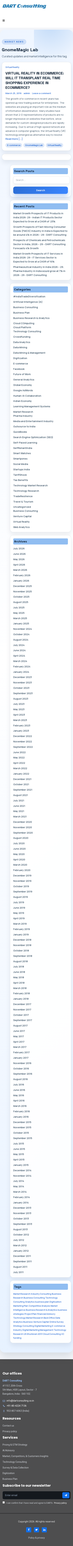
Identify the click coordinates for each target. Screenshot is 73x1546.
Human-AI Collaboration (27, 395)
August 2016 (20, 1079)
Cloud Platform (22, 327)
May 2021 (18, 811)
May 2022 (19, 757)
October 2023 (21, 687)
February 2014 (21, 1197)
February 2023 (21, 725)
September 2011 (22, 1261)
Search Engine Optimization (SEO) (33, 437)
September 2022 (23, 746)
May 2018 (18, 977)
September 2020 (23, 832)
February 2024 (21, 666)
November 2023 (22, 682)
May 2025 (18, 612)
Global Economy (22, 385)
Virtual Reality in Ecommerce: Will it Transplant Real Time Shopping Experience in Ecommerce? (34, 80)
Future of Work (22, 374)
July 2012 (18, 1240)
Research (18, 1334)
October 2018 (21, 950)
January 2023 (21, 730)
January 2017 (21, 1057)
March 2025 (20, 618)
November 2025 (22, 591)
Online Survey (56, 1321)
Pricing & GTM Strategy (15, 1444)
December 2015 (22, 1122)
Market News (14, 41)
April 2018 (18, 982)
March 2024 (20, 661)
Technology (60, 1330)
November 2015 (22, 1127)
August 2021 (20, 795)
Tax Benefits (20, 480)
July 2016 (18, 1084)
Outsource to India (24, 426)
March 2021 (20, 816)
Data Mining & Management (29, 352)
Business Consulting (25, 307)
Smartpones (20, 458)
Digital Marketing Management (37, 1330)
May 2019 (18, 913)
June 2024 (19, 650)
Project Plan (30, 1314)
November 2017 (22, 1009)
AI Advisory (9, 1450)
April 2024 (19, 655)
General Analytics (23, 379)
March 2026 (20, 569)
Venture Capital (22, 516)
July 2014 (18, 1181)
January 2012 (21, 1250)
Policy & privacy (36, 1537)
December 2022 (22, 736)
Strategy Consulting (23, 1325)
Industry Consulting (41, 1293)
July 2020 (19, 843)
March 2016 (20, 1106)
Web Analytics (21, 527)
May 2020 (19, 854)
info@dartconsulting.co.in (20, 1400)
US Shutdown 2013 (33, 1334)
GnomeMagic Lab (34, 145)
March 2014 (20, 1191)
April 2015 (18, 1159)
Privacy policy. (60, 1503)
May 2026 (19, 559)
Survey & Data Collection (16, 1467)
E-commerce (13, 145)
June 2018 (19, 972)
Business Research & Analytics (31, 318)
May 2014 (18, 1186)
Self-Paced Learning (25, 442)
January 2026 (21, 580)
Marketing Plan (20, 1305)
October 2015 (21, 1132)
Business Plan (21, 312)
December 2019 (22, 875)
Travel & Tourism (23, 501)
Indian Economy (22, 401)
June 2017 (19, 1031)
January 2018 (21, 998)
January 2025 (21, 623)
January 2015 (21, 1165)
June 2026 (19, 553)
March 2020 (20, 864)
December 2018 (22, 939)
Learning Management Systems (31, 406)
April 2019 (19, 918)
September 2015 (22, 1138)
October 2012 (21, 1234)
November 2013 (22, 1213)
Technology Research (26, 490)
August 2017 (20, 1025)
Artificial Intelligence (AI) (28, 301)
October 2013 (21, 1218)
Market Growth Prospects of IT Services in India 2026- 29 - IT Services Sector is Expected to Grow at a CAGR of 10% (38, 257)
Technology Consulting (27, 331)
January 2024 (21, 671)
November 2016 (22, 1063)
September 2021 (22, 789)
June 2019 (19, 907)
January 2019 (21, 934)
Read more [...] (14, 138)
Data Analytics (21, 342)
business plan (42, 1301)
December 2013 (22, 1207)
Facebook (18, 369)
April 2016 (19, 1100)
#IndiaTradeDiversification (29, 296)
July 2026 (19, 548)
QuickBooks (20, 431)
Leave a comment (41, 93)
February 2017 (21, 1052)
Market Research (23, 411)
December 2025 (22, 586)
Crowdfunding (21, 336)
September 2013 (22, 1224)
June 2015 (19, 1149)
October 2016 (21, 1068)
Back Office (49, 1317)
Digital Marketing (42, 1325)
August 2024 (20, 639)
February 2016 (21, 1111)
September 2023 (23, 693)
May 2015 (18, 1154)
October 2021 (21, 784)
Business (28, 1321)
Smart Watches (22, 453)
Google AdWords (23, 390)
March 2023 (20, 720)
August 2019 (20, 897)
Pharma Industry (23, 415)
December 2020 (22, 821)
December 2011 (22, 1256)
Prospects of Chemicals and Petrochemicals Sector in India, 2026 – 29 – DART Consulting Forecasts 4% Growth (39, 244)
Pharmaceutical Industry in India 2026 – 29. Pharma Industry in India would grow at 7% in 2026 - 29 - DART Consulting (39, 271)
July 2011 (18, 1272)
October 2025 (21, 596)
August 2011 (20, 1266)
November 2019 (22, 880)
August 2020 (20, 838)
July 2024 (19, 645)
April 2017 (18, 1041)
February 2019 (21, 929)
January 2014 (21, 1202)
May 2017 (18, 1036)
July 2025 (18, 607)
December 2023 (22, 677)
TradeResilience (23, 496)
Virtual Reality (12, 67)
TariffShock (20, 474)
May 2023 (18, 709)
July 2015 (18, 1143)
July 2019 (18, 902)
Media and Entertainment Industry (33, 421)
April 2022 (19, 762)
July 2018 (18, 966)
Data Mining (20, 347)
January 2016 (21, 1116)
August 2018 (20, 961)
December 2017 (22, 1004)
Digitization (20, 358)
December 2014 (22, 1170)
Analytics (30, 1301)
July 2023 (18, 703)
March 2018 (19, 988)
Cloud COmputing (23, 323)
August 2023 (20, 698)
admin (27, 93)
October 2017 (21, 1015)
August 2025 (20, 602)
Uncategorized (22, 506)
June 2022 (19, 752)
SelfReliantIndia (22, 448)
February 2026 (21, 575)
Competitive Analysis (39, 1305)
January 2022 (21, 773)
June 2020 (19, 848)
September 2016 (22, 1073)
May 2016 (18, 1095)
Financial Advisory (46, 1314)
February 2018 (21, 993)
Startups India (21, 469)
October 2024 (21, 634)
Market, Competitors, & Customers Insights (25, 1456)
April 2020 (19, 859)
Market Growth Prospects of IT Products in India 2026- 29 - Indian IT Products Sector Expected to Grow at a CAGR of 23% (38, 217)
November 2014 (22, 1175)
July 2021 (18, 800)
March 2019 (20, 923)
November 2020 (22, 827)
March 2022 (20, 768)
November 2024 (22, 628)
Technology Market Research (30, 485)
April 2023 (19, 714)
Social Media (20, 464)
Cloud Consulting (52, 1334)
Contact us (8, 1425)
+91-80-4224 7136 (16, 1405)
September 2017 (22, 1020)
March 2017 (19, 1047)
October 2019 (21, 886)
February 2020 (21, 870)
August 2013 (20, 1229)
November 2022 (22, 741)
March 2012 (20, 1245)
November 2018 (22, 945)
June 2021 (19, 805)
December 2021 (22, 779)
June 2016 (19, 1090)
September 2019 (22, 891)
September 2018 (22, 956)
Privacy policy (10, 1431)
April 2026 (19, 564)
